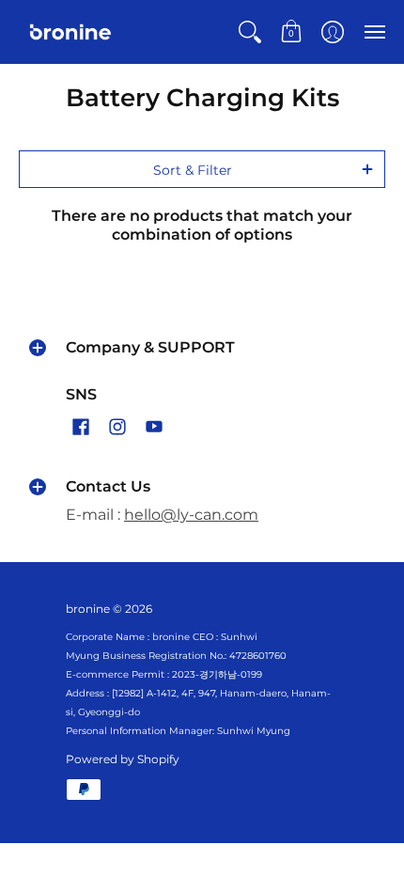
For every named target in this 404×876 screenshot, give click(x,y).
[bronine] (70, 32)
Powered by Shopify (122, 759)
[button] (250, 32)
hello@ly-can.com (191, 515)
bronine (88, 609)
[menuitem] (250, 32)
